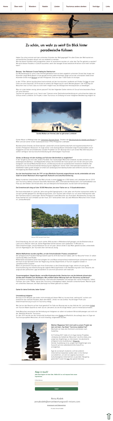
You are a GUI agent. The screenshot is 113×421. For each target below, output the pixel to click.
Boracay (34, 78)
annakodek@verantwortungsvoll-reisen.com (57, 401)
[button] (57, 6)
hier (86, 82)
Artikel (59, 180)
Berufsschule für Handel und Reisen (82, 140)
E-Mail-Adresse (39, 380)
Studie (61, 316)
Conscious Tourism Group (50, 140)
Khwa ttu (76, 341)
